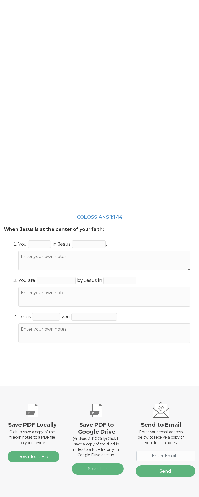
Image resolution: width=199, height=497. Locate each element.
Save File (98, 468)
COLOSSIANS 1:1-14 (99, 217)
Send (165, 471)
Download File (33, 456)
